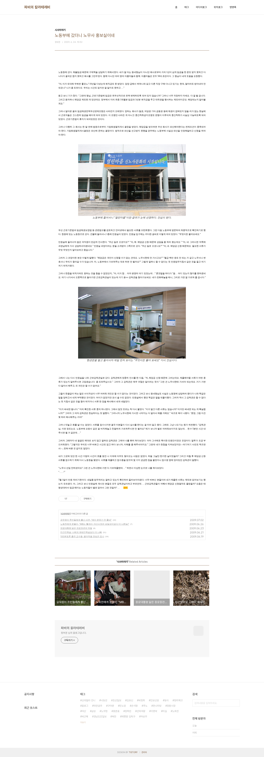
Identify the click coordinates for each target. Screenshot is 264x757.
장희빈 (128, 711)
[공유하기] (70, 499)
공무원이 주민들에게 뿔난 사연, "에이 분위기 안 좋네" (86, 520)
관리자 (144, 752)
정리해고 (178, 700)
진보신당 (154, 700)
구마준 (111, 705)
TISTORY (133, 752)
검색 (236, 703)
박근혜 (85, 716)
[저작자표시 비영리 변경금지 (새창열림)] (99, 498)
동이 (166, 700)
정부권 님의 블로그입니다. (74, 632)
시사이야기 (66, 513)
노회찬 (175, 711)
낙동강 (104, 700)
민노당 (122, 705)
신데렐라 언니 (88, 700)
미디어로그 (201, 7)
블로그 (85, 705)
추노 (145, 705)
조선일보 (117, 700)
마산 (84, 711)
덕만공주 (98, 705)
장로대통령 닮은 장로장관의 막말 (76, 528)
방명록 (233, 7)
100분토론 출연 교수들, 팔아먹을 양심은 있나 (82, 536)
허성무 (144, 716)
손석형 (134, 705)
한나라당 (157, 705)
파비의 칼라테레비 (37, 7)
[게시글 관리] (75, 499)
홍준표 (116, 711)
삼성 (93, 711)
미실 (165, 711)
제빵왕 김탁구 (128, 716)
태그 (186, 7)
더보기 (83, 722)
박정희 (141, 700)
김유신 (130, 700)
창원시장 (171, 705)
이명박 (154, 711)
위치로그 (218, 7)
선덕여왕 (141, 711)
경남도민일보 (100, 716)
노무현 (104, 711)
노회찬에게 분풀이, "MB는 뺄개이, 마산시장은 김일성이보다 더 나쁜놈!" (94, 524)
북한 (114, 716)
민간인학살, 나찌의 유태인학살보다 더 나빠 (81, 532)
